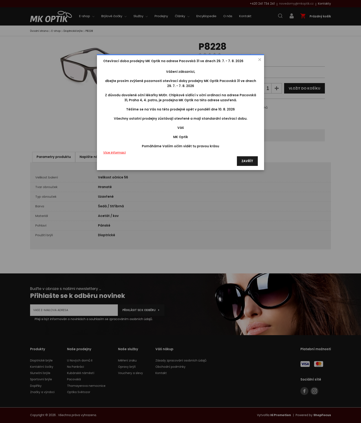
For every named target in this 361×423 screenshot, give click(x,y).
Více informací (114, 152)
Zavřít (247, 161)
